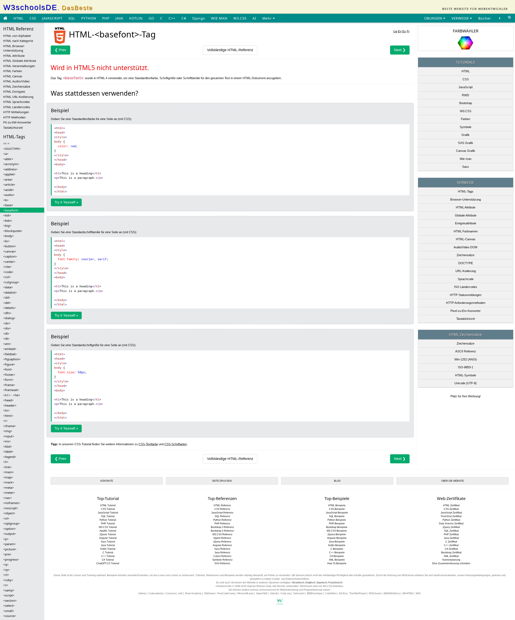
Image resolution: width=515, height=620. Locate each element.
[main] (5, 18)
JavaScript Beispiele (337, 512)
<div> (7, 328)
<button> (9, 246)
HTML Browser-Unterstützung (14, 48)
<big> (7, 226)
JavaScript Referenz (222, 512)
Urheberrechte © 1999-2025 (231, 586)
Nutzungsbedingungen (478, 575)
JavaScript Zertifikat (451, 512)
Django (198, 18)
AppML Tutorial (108, 530)
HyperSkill (261, 593)
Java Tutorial (108, 545)
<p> (6, 539)
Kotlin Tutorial (107, 549)
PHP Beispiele (337, 523)
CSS (33, 18)
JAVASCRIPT (52, 18)
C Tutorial (108, 552)
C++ (172, 18)
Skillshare (209, 593)
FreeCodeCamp (226, 593)
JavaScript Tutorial (108, 512)
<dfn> (7, 313)
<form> (8, 380)
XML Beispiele (337, 559)
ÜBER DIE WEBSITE (452, 480)
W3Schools (375, 593)
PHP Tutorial (108, 523)
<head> (8, 400)
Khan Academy (193, 593)
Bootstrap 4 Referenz (222, 530)
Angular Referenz (222, 545)
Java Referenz (222, 552)
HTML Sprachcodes (16, 102)
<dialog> (9, 318)
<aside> (8, 190)
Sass (465, 166)
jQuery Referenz (222, 541)
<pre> (7, 554)
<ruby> (8, 580)
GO (151, 18)
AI (254, 18)
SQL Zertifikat (451, 530)
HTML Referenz (222, 505)
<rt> (6, 575)
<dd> (6, 297)
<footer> (9, 375)
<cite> (7, 267)
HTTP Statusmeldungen (465, 295)
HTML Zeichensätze (16, 86)
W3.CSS (239, 18)
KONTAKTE (106, 480)
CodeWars (331, 593)
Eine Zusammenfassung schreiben (451, 563)
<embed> (9, 349)
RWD (465, 95)
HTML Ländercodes (16, 107)
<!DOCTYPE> (12, 149)
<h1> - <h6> (11, 395)
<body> (8, 236)
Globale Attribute (465, 215)
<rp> (6, 570)
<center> (9, 262)
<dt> (6, 338)
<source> (9, 616)
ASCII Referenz (465, 351)
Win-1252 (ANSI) (465, 359)
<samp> (8, 590)
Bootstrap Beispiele (336, 527)
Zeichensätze (465, 255)
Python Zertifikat (451, 520)
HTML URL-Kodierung (18, 97)
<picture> (9, 549)
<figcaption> (12, 359)
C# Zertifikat (451, 549)
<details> (9, 308)
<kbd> (7, 446)
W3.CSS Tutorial (108, 527)
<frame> (9, 385)
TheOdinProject (357, 593)
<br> (6, 241)
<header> (9, 405)
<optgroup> (11, 523)
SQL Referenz (222, 516)
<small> (8, 611)
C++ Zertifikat (451, 545)
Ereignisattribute (465, 223)
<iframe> (9, 426)
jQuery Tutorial (108, 534)
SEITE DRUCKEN (222, 480)
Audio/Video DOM (465, 247)
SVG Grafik (465, 143)
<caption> (10, 256)
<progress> (11, 559)
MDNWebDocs (392, 593)
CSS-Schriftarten (175, 444)
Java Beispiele (337, 541)
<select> (9, 605)
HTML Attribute (14, 56)
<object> (9, 513)
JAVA (119, 18)
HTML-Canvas (465, 239)
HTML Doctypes (14, 91)
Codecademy (155, 593)
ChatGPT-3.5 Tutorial (107, 563)
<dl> (6, 333)
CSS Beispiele (337, 509)
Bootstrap (465, 103)
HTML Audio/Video (16, 81)
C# (183, 18)
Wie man (465, 158)
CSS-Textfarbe (148, 444)
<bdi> (7, 215)
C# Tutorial (108, 559)
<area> (8, 179)
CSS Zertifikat (451, 509)
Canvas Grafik (465, 150)
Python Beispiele (337, 520)
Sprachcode (466, 279)
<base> (8, 205)
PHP (105, 18)
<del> (7, 303)
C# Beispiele (337, 556)
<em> (7, 344)
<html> (8, 416)
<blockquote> (12, 231)
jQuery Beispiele (337, 534)
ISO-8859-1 (465, 367)
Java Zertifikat (451, 538)
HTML (18, 18)
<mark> (8, 482)
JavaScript (465, 87)
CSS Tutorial (108, 509)
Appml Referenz (222, 538)
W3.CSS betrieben (333, 586)
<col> (7, 277)
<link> (7, 467)
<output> (9, 534)
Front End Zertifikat (451, 516)
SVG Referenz (222, 563)
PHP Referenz (222, 523)
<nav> (7, 498)
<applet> (9, 174)
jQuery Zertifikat (451, 527)
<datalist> (10, 292)
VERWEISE (460, 18)
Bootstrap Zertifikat (451, 552)
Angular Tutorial (108, 538)
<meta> (8, 487)
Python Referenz (222, 520)
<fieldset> (10, 354)
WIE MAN (219, 18)
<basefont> (11, 210)
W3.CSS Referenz (222, 534)
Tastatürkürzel (13, 127)
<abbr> (8, 159)
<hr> (6, 410)
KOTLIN (136, 18)
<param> (9, 544)
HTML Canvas (12, 76)
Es (404, 31)
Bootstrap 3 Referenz (222, 527)
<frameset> (11, 390)
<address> (10, 169)
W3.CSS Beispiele (337, 530)
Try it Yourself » (66, 202)
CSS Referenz (222, 509)
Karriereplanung (451, 559)
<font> (7, 369)
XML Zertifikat (451, 556)
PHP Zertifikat (451, 534)
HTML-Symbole (465, 375)
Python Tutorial (108, 520)
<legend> (9, 457)
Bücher (484, 18)
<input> (8, 436)
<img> (7, 431)
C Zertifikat (451, 541)
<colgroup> (11, 282)
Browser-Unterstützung (465, 199)
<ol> (6, 518)
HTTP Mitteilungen (16, 112)
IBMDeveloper (315, 593)
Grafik (465, 135)
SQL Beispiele (337, 516)
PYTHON (88, 18)
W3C (418, 593)
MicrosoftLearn (245, 593)
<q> (6, 564)
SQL (71, 18)
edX (180, 593)
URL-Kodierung (465, 271)
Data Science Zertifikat (451, 523)
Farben (465, 119)
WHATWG (407, 593)
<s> (5, 585)
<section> (10, 600)
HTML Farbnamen (466, 231)
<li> (5, 462)
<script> (8, 595)
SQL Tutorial (108, 516)
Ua (395, 31)
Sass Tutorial (108, 541)
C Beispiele (337, 549)
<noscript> (10, 508)
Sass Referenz (222, 549)
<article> (9, 184)
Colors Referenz (222, 556)
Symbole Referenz (222, 559)
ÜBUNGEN (433, 18)
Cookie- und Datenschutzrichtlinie (290, 579)
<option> (9, 529)
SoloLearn (299, 593)
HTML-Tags (465, 191)
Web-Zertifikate (451, 498)
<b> (6, 200)
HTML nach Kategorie (18, 41)
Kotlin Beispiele (336, 545)
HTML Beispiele (337, 505)
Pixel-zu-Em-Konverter (465, 311)
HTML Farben (12, 71)
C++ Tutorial (108, 556)
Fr (408, 31)
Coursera (171, 593)
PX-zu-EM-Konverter (17, 122)
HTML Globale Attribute (19, 61)
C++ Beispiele (337, 552)
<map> (8, 477)
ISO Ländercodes (465, 287)
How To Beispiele (336, 563)
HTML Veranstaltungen (19, 66)
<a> (5, 154)
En (400, 31)
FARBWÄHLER (465, 31)
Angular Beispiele (337, 538)
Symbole (465, 127)
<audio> (9, 195)
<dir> (7, 323)
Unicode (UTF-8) (465, 383)
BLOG (337, 480)
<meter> (9, 493)
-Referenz (230, 50)
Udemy (142, 593)
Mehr (267, 18)
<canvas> (9, 251)
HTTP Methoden (14, 117)
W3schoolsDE (48, 7)
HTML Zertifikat (451, 505)
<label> (8, 451)
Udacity (274, 593)
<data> (8, 287)
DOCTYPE (465, 263)
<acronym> (11, 164)
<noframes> (11, 503)
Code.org (285, 593)
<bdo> (7, 220)
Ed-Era (343, 593)
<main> (8, 472)
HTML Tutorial (108, 505)
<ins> (7, 441)
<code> (8, 272)
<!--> (6, 143)
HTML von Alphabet (17, 36)
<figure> (9, 364)
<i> (5, 421)
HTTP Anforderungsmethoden (465, 302)
